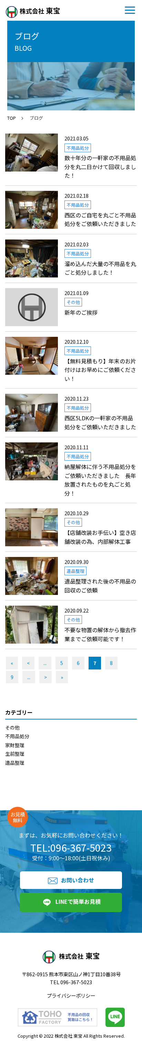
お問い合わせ (77, 880)
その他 (12, 727)
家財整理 (14, 745)
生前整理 (14, 753)
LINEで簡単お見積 (78, 901)
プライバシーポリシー (71, 995)
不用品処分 (17, 736)
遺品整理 (14, 762)
